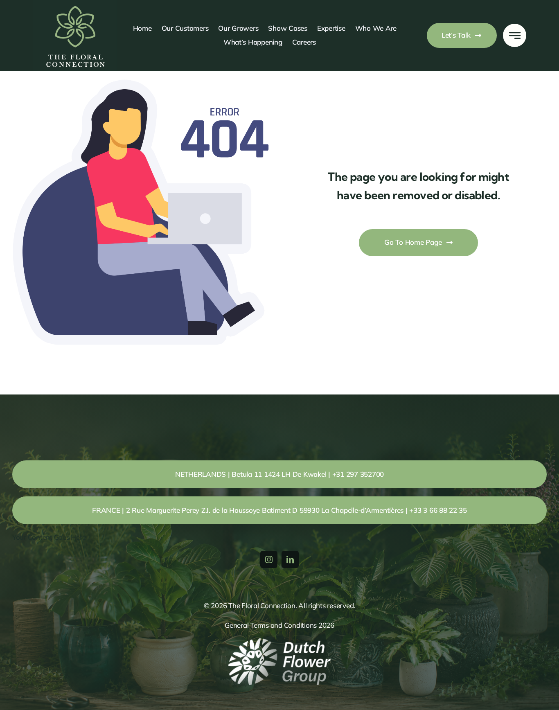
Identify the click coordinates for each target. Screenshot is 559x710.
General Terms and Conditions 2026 (279, 625)
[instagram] (268, 559)
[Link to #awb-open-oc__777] (514, 35)
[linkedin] (290, 559)
